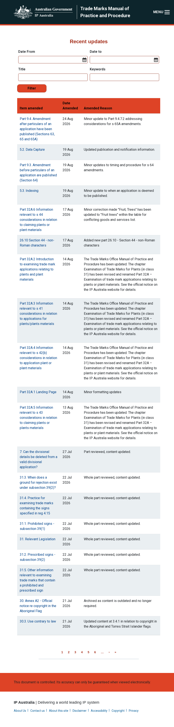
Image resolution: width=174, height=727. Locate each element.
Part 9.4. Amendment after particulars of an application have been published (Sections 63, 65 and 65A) (37, 129)
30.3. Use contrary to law (38, 621)
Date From (26, 52)
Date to (96, 52)
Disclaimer (80, 710)
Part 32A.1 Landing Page (38, 392)
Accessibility (99, 710)
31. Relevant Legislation (37, 539)
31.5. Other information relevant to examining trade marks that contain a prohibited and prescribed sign (37, 580)
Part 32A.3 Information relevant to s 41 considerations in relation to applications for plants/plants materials (38, 313)
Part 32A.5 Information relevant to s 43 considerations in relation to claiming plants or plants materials (38, 417)
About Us (20, 710)
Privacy (134, 710)
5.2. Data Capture (32, 150)
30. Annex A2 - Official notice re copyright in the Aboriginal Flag (38, 606)
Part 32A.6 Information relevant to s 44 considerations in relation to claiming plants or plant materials (38, 220)
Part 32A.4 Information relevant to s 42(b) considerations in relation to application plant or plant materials (38, 358)
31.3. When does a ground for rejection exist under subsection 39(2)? (38, 482)
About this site (58, 710)
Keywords (97, 69)
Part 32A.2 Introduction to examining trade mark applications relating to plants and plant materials (37, 269)
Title (21, 69)
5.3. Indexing (29, 191)
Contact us (37, 710)
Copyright (118, 710)
